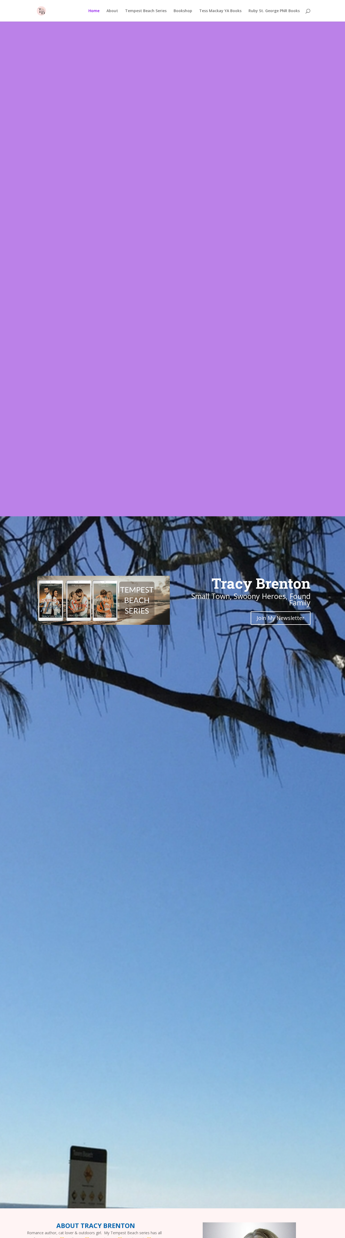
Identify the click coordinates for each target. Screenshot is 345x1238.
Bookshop (183, 11)
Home (93, 11)
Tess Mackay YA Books (220, 11)
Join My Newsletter (281, 618)
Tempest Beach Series (146, 11)
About (112, 11)
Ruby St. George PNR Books (274, 11)
